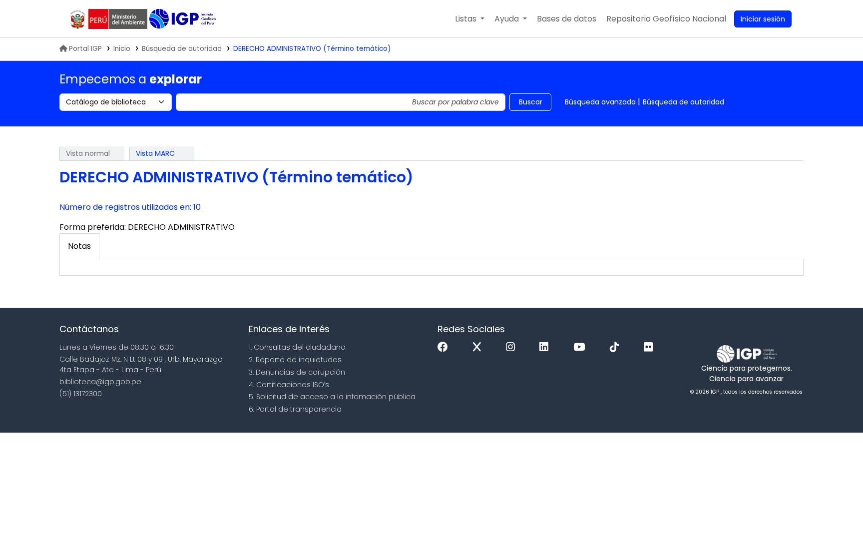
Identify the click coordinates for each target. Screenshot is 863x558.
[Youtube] (581, 347)
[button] (469, 18)
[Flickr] (651, 347)
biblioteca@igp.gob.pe (100, 382)
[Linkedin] (546, 347)
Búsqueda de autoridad (182, 48)
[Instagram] (513, 347)
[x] (479, 347)
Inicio (121, 48)
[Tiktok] (617, 347)
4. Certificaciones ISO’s (289, 385)
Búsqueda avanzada (600, 102)
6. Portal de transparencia (295, 409)
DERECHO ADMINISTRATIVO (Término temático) (312, 48)
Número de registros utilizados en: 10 (130, 207)
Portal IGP (85, 48)
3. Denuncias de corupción (297, 372)
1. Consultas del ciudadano (297, 347)
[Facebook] (445, 347)
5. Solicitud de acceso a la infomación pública (332, 397)
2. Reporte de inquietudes (295, 360)
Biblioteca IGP (183, 19)
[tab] (79, 246)
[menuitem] (666, 18)
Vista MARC (155, 153)
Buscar (530, 102)
